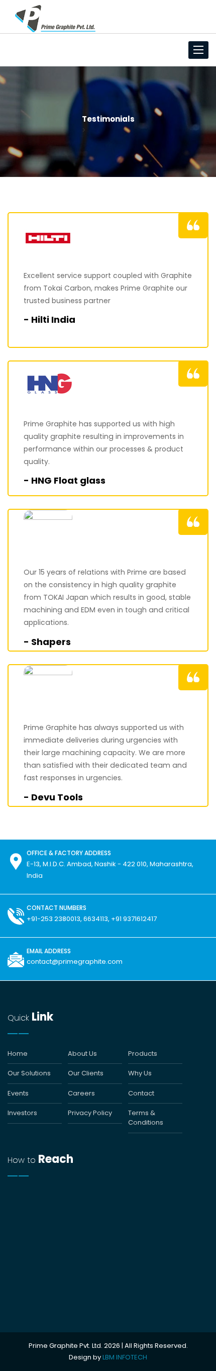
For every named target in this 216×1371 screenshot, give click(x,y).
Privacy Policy (90, 1113)
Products (142, 1053)
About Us (82, 1053)
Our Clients (85, 1073)
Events (18, 1093)
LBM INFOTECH (124, 1357)
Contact (141, 1093)
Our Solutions (29, 1073)
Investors (22, 1113)
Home (18, 1053)
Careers (81, 1093)
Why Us (140, 1073)
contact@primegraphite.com (75, 961)
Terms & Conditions (145, 1118)
